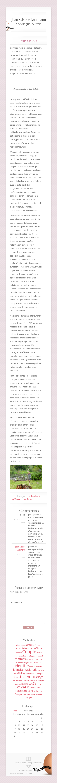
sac (31, 683)
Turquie (18, 694)
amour (31, 645)
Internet (41, 670)
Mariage (38, 677)
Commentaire (16, 602)
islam (16, 674)
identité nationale (25, 670)
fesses (28, 659)
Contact (29, 773)
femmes (20, 659)
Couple (29, 651)
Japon (26, 674)
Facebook (39, 656)
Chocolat (18, 653)
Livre (28, 676)
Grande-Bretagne (22, 663)
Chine (39, 648)
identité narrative (35, 667)
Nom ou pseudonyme (19, 592)
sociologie (28, 691)
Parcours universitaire (28, 770)
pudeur (18, 684)
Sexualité (20, 691)
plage (35, 680)
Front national (37, 659)
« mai (15, 711)
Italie (21, 673)
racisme (24, 684)
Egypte (32, 656)
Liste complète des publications (29, 763)
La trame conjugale (36, 674)
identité (22, 665)
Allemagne (21, 645)
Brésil (38, 645)
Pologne (41, 680)
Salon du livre (35, 688)
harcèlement (35, 662)
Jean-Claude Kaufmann (28, 19)
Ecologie (26, 656)
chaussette (29, 648)
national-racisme (26, 680)
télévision (26, 694)
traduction (38, 691)
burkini (19, 648)
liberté (17, 677)
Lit (22, 677)
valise (33, 694)
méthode (16, 680)
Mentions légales (16, 773)
